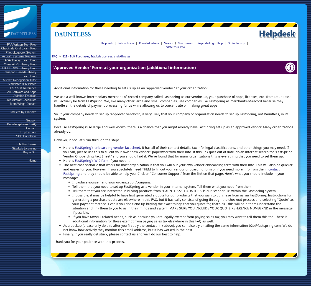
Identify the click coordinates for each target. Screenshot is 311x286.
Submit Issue (126, 43)
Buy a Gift (29, 152)
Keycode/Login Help (210, 43)
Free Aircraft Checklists (20, 100)
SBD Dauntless (26, 136)
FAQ (54, 56)
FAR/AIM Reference (23, 88)
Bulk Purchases (25, 144)
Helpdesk (107, 43)
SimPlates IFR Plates (22, 84)
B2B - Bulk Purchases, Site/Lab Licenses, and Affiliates (96, 56)
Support (31, 120)
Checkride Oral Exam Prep (18, 48)
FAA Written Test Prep (21, 44)
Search (168, 43)
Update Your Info (174, 47)
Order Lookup (236, 43)
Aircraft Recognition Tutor (19, 80)
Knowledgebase (149, 43)
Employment (28, 132)
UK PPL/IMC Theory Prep (19, 68)
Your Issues (185, 43)
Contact (31, 128)
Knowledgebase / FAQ (21, 124)
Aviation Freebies (24, 96)
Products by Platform (22, 112)
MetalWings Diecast (23, 104)
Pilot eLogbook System (21, 52)
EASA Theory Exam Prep (19, 60)
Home (32, 160)
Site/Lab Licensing (24, 148)
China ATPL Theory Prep (20, 64)
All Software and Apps (21, 92)
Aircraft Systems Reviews (19, 56)
